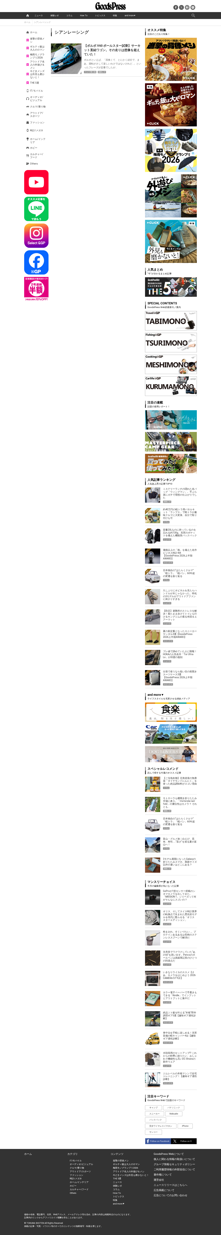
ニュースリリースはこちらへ (170, 1185)
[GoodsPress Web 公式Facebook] (36, 262)
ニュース (39, 15)
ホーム (27, 22)
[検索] (193, 15)
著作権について (163, 1174)
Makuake (174, 1114)
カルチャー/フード (36, 156)
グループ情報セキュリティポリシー (174, 1164)
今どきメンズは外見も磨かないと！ (37, 74)
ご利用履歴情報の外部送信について (174, 1169)
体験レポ (54, 15)
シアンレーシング (42, 22)
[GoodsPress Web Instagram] (36, 235)
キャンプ (153, 1107)
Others (34, 163)
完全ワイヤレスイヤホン (160, 1126)
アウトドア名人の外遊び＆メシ (37, 64)
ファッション (37, 122)
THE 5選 (34, 82)
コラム (69, 15)
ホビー (33, 147)
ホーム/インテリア (38, 140)
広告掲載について (164, 1190)
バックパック (155, 1120)
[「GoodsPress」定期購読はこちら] (36, 289)
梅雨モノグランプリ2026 (37, 56)
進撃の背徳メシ (37, 40)
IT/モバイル (36, 90)
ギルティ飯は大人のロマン (37, 48)
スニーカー (154, 1114)
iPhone (185, 1126)
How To (83, 15)
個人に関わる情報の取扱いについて (174, 1159)
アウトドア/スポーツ (36, 114)
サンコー (153, 1132)
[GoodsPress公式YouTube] (36, 182)
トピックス (100, 15)
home (27, 15)
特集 (115, 15)
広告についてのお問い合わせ (170, 1195)
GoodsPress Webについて (169, 1154)
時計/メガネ (36, 130)
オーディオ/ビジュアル (36, 99)
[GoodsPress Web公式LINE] (36, 209)
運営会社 (159, 1179)
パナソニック (173, 1107)
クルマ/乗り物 (38, 106)
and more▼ (130, 15)
